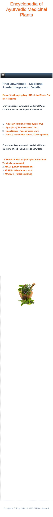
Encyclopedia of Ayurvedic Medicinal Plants (26, 9)
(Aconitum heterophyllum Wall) (28, 124)
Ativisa (9, 124)
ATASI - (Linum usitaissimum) (19, 167)
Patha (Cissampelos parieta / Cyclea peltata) (27, 134)
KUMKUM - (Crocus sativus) (18, 174)
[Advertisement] (26, 45)
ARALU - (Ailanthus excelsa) (18, 170)
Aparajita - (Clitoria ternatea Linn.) (22, 127)
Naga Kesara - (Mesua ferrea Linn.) (22, 131)
